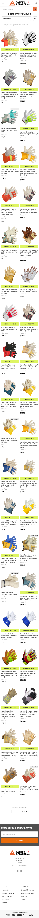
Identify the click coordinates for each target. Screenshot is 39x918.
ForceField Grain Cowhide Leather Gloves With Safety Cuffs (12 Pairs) (10, 754)
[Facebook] (17, 871)
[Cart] (36, 3)
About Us (5, 887)
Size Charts (5, 899)
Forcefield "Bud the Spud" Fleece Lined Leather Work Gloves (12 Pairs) (29, 366)
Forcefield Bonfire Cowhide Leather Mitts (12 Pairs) (9, 594)
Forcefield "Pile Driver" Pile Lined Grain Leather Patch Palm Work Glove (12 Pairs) (28, 484)
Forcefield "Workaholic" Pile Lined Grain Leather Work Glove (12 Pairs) (28, 522)
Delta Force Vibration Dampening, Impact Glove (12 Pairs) (9, 329)
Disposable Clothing (27, 890)
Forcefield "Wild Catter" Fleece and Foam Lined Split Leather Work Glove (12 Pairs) (28, 172)
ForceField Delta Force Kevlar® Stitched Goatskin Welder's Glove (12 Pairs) (29, 635)
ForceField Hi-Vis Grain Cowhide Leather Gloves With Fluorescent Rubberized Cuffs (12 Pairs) (9, 212)
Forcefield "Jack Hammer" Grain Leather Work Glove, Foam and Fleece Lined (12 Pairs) (29, 444)
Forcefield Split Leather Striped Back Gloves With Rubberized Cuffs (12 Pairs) (9, 95)
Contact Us (5, 890)
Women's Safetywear (27, 893)
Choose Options (29, 50)
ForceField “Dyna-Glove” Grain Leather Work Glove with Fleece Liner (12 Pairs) (29, 405)
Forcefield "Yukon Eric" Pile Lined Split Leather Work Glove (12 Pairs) (8, 560)
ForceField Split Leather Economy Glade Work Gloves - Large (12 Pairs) (28, 211)
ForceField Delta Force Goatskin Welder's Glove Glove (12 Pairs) (9, 635)
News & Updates (7, 896)
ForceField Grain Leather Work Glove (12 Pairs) (9, 790)
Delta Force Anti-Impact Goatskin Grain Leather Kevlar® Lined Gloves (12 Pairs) (28, 55)
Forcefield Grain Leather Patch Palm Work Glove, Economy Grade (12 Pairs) (29, 754)
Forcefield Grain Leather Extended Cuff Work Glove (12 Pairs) (9, 291)
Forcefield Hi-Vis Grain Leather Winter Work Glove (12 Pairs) (10, 171)
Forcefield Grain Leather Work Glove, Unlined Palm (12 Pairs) (9, 252)
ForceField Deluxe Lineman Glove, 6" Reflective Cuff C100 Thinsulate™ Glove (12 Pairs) (8, 714)
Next (23, 811)
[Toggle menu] (3, 3)
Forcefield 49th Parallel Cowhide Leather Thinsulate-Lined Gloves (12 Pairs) (28, 557)
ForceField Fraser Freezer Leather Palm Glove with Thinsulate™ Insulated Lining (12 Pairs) (29, 713)
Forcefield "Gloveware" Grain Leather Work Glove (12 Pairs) (9, 440)
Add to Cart (9, 50)
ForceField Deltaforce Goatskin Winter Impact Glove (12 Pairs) (28, 673)
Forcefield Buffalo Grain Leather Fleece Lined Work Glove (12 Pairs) (29, 598)
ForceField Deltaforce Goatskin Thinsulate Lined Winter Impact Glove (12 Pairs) (9, 674)
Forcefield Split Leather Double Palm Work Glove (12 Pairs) (9, 130)
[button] (35, 18)
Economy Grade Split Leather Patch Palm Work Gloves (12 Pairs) (28, 329)
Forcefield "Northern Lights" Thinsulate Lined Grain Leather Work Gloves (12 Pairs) (9, 484)
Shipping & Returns (8, 893)
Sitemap (4, 903)
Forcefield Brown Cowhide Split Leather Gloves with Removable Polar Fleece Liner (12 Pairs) (29, 253)
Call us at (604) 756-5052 (19, 866)
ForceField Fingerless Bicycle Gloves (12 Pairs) (28, 290)
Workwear (24, 896)
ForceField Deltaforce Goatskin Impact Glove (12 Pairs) (29, 133)
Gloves (23, 899)
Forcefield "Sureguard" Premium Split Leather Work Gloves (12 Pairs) (8, 522)
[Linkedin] (21, 871)
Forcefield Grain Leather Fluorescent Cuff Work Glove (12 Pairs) (9, 55)
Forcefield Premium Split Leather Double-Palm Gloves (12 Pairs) (28, 94)
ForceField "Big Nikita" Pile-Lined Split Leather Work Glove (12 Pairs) (9, 366)
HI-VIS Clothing (25, 887)
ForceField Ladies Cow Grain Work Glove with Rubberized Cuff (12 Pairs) (29, 788)
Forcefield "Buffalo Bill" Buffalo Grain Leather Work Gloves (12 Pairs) (9, 404)
